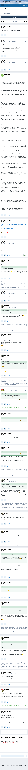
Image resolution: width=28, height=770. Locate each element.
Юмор (9, 13)
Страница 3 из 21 (14, 21)
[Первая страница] (2, 21)
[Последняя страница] (26, 21)
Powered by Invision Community (14, 768)
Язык (3, 765)
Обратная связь (14, 765)
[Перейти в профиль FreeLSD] (2, 514)
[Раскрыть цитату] (2, 266)
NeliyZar (6, 260)
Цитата (8, 34)
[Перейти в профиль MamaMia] (2, 390)
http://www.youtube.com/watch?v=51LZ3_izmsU (10, 30)
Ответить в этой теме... (8, 748)
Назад (4, 21)
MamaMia (7, 389)
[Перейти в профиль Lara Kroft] (2, 75)
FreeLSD (6, 513)
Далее (23, 21)
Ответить (14, 17)
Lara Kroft (7, 74)
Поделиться (7, 755)
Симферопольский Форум (11, 2)
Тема (8, 765)
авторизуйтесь (15, 739)
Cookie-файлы (22, 765)
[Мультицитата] (2, 35)
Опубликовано (10, 27)
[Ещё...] (26, 28)
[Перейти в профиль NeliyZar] (2, 261)
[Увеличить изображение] (2, 232)
